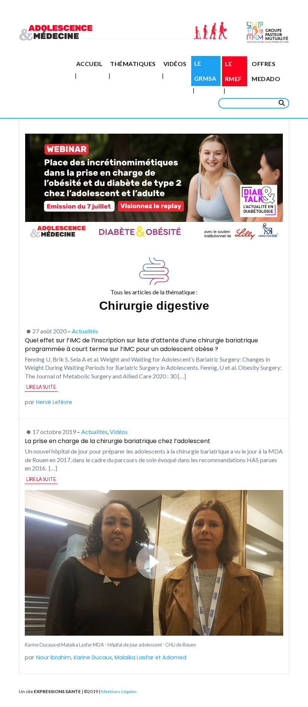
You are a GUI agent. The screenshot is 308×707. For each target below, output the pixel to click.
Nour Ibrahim (53, 657)
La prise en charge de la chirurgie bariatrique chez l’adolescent (117, 441)
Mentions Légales (119, 691)
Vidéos (175, 63)
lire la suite (41, 387)
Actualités (85, 331)
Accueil (89, 63)
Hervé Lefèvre (54, 402)
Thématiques (133, 63)
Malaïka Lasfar (134, 657)
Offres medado (266, 71)
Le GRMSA (205, 71)
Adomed (174, 657)
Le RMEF (233, 71)
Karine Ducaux (93, 657)
